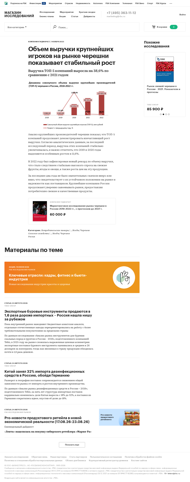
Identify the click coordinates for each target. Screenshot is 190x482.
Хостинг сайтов (139, 461)
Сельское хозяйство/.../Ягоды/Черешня (49, 234)
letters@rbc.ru (174, 473)
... (171, 2)
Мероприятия (66, 12)
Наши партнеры (58, 457)
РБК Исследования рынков (22, 270)
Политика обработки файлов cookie (143, 457)
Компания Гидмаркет (60, 202)
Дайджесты (89, 16)
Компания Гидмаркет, (39, 42)
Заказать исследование (16, 457)
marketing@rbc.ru (116, 16)
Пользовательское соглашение (106, 457)
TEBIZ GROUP (10, 306)
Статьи (74, 16)
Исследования (47, 12)
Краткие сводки (87, 12)
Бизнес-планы (47, 16)
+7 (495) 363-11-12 (121, 13)
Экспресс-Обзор (155, 105)
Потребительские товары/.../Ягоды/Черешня (65, 230)
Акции (62, 16)
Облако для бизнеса (75, 461)
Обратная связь (39, 457)
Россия (31, 237)
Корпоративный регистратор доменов (108, 461)
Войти (182, 15)
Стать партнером (78, 457)
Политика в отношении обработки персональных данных (33, 461)
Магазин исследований (19, 14)
